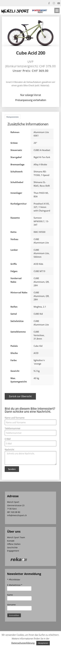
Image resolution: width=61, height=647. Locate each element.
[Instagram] (53, 3)
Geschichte (12, 547)
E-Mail (8, 438)
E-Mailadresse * (14, 585)
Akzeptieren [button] (43, 643)
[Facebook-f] (49, 3)
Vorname (11, 604)
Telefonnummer (12, 428)
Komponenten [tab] (13, 117)
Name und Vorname (14, 417)
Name (10, 594)
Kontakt (10, 540)
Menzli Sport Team (16, 537)
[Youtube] (58, 3)
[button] (57, 10)
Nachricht (9, 449)
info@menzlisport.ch (17, 515)
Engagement (13, 550)
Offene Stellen (14, 544)
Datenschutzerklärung (22, 642)
